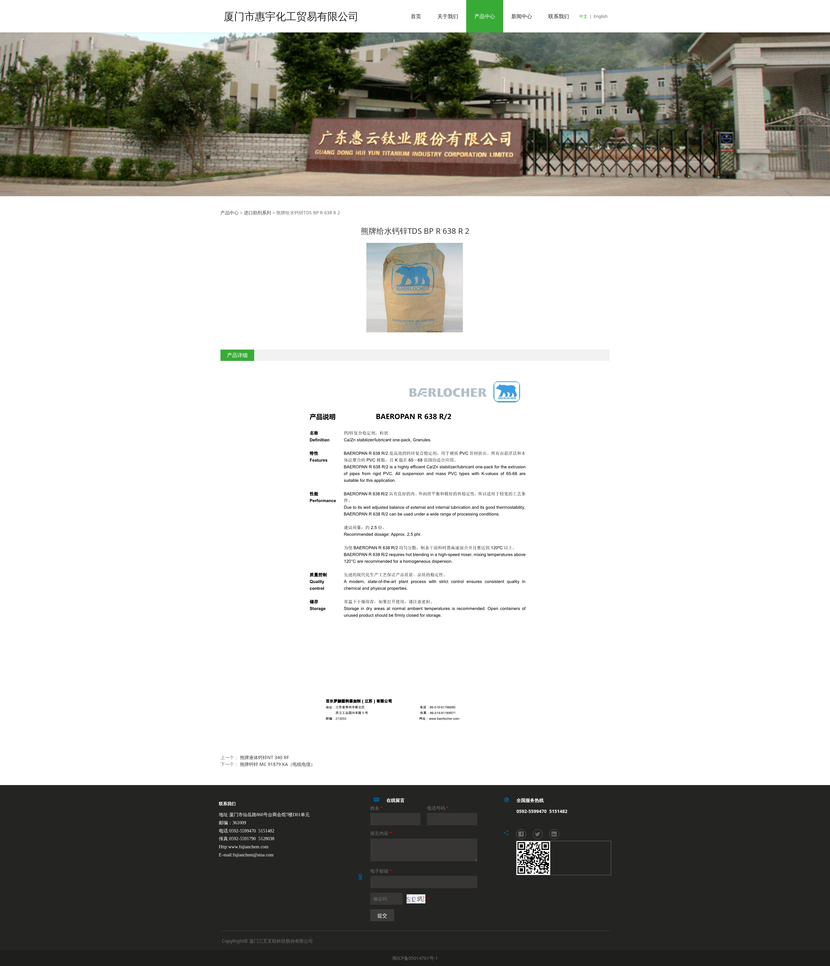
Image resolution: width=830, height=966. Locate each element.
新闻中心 (521, 16)
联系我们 (558, 16)
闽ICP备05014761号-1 (415, 958)
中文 (583, 16)
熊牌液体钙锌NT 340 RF (264, 757)
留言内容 (381, 833)
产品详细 (237, 355)
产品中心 (484, 16)
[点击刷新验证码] (416, 898)
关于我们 (447, 16)
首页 (416, 16)
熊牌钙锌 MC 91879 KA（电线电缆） (277, 764)
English (601, 16)
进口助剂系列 (257, 212)
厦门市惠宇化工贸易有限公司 (291, 16)
